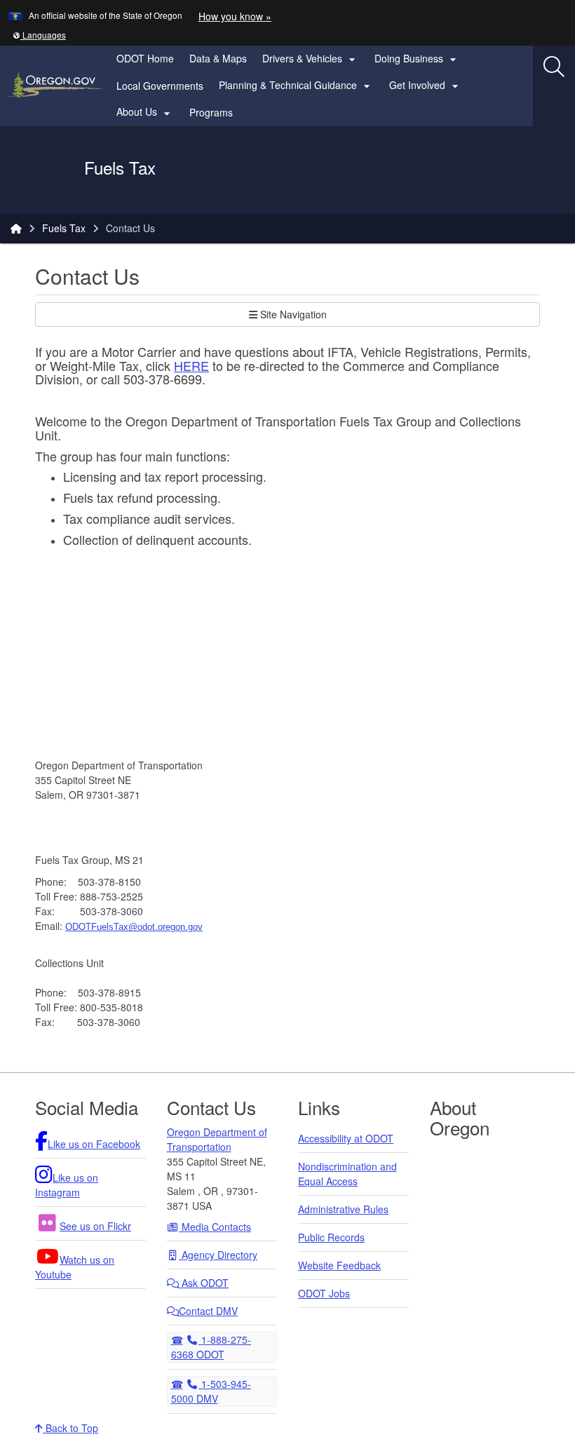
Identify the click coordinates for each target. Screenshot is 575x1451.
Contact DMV (208, 1311)
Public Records (331, 1237)
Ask (204, 1283)
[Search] (554, 67)
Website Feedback (339, 1265)
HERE (191, 365)
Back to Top (70, 1428)
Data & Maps (218, 58)
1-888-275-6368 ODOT (211, 1346)
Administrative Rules (343, 1209)
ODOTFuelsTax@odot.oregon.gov (134, 927)
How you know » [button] (234, 16)
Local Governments (159, 86)
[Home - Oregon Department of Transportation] (16, 228)
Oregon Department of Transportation (217, 1139)
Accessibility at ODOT (345, 1138)
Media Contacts (215, 1227)
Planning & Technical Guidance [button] (296, 85)
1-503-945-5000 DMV (211, 1390)
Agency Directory (218, 1255)
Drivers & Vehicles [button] (310, 59)
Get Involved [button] (425, 85)
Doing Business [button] (417, 59)
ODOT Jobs (324, 1293)
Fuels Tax (64, 228)
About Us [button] (145, 112)
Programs (211, 112)
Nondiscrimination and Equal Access (347, 1173)
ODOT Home (145, 58)
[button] (39, 35)
